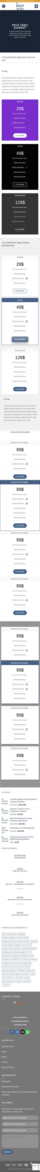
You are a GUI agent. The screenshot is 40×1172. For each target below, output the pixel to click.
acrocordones (12, 934)
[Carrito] (36, 6)
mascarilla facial (17, 967)
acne (3, 934)
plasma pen (30, 970)
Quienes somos (8, 1046)
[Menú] (3, 6)
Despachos (6, 1081)
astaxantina (6, 941)
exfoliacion (5, 956)
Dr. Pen (28, 952)
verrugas (18, 981)
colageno (17, 945)
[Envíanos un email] (22, 1032)
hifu (32, 956)
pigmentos (13, 970)
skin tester (19, 978)
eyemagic (14, 956)
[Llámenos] (27, 1032)
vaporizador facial (8, 981)
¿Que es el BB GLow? (20, 915)
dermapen (17, 948)
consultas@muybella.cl (20, 1021)
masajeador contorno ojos (10, 963)
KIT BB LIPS (15, 959)
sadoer (33, 974)
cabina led (33, 941)
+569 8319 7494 (20, 1025)
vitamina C (26, 981)
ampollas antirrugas (8, 937)
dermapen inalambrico (29, 948)
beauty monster (23, 941)
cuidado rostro (6, 948)
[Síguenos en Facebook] (12, 1032)
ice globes (5, 959)
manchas (34, 959)
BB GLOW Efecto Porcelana (20, 900)
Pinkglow (21, 970)
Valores (5, 1062)
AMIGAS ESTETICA (20, 871)
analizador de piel (22, 937)
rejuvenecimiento (7, 974)
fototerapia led (24, 956)
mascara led (6, 967)
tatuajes (27, 978)
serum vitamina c (7, 978)
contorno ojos (27, 945)
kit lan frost (25, 959)
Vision (4, 1052)
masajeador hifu (26, 963)
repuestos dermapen (21, 974)
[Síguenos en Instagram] (17, 1032)
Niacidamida (20, 858)
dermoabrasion (7, 952)
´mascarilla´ (6, 985)
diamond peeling (19, 952)
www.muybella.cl (20, 1017)
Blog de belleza (8, 1067)
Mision (4, 1057)
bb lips (14, 941)
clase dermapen (7, 945)
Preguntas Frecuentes (10, 1087)
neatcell (27, 967)
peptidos (5, 970)
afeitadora (21, 934)
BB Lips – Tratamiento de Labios (20, 884)
